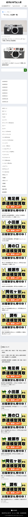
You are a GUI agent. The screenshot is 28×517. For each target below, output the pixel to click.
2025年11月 (5, 101)
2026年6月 (4, 81)
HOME (15, 510)
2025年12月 (5, 98)
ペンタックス (5, 154)
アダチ (4, 117)
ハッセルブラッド (6, 148)
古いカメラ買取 (15, 513)
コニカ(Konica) (6, 137)
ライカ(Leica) (5, 171)
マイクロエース (6, 157)
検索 (25, 70)
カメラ (4, 128)
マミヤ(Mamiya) (6, 160)
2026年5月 (4, 84)
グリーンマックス (6, 134)
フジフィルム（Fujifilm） (8, 151)
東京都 (4, 186)
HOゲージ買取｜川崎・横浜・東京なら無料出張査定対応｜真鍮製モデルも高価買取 (14, 356)
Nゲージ (4, 111)
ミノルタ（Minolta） (7, 163)
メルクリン (5, 166)
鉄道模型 (4, 192)
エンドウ (4, 120)
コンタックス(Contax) (7, 140)
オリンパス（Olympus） (8, 122)
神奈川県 (4, 189)
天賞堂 (4, 183)
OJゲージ (4, 114)
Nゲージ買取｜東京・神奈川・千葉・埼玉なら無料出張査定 (14, 351)
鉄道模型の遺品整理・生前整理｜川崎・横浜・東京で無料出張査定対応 (14, 361)
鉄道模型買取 (23, 513)
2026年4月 (4, 87)
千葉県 (4, 177)
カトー (4, 125)
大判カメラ (5, 180)
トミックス (5, 143)
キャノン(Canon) (6, 131)
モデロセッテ (5, 169)
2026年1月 (4, 96)
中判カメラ (5, 174)
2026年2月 (4, 93)
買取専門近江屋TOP (6, 513)
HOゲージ (4, 108)
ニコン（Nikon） (6, 145)
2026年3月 (4, 90)
